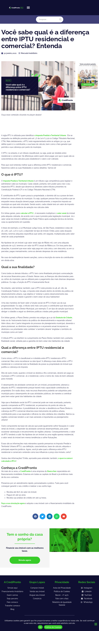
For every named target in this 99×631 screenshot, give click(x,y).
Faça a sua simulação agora (13, 503)
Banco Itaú (51, 471)
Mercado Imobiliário (29, 53)
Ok (40, 627)
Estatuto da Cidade (64, 318)
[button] (28, 7)
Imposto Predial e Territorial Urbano (18, 181)
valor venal (62, 213)
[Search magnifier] (60, 19)
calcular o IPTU (27, 213)
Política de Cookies (53, 627)
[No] (95, 624)
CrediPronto (25, 471)
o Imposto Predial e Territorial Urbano (50, 135)
